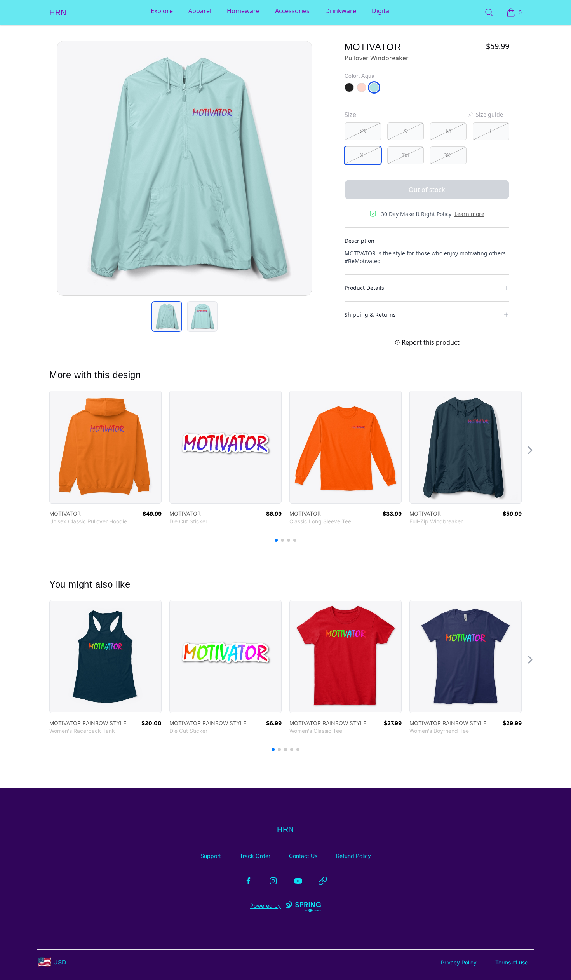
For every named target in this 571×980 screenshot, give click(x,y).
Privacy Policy (459, 962)
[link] (105, 447)
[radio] (363, 131)
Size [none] (350, 114)
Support (210, 856)
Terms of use (511, 962)
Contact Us (303, 856)
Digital (381, 11)
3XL (448, 155)
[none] (485, 115)
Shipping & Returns (370, 314)
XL (363, 155)
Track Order (255, 856)
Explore (162, 11)
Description (359, 240)
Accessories (292, 11)
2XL (405, 155)
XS (363, 131)
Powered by (265, 905)
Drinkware (340, 11)
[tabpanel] (184, 168)
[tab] (166, 316)
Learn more (469, 214)
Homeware (243, 11)
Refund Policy (353, 856)
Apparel (199, 11)
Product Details (364, 287)
